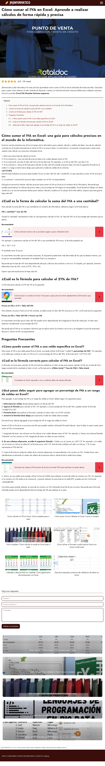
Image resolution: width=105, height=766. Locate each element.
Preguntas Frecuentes (16, 115)
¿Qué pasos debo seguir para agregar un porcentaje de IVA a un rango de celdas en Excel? (45, 125)
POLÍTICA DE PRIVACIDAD (25, 756)
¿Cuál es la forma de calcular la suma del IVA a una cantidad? (30, 108)
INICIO (4, 756)
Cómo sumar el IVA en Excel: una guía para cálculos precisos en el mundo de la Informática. (41, 105)
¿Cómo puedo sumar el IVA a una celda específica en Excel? (33, 118)
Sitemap (46, 756)
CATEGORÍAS (11, 756)
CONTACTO (39, 756)
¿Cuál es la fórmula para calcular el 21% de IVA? (26, 112)
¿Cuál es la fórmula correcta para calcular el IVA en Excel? (32, 122)
